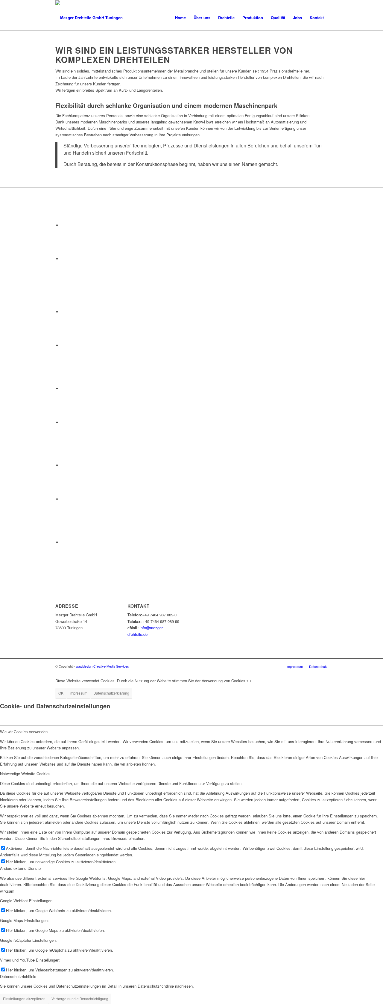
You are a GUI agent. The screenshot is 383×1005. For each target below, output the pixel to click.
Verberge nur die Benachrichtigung (79, 998)
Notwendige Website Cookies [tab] (25, 773)
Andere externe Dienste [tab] (20, 868)
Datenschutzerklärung (111, 692)
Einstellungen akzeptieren (24, 998)
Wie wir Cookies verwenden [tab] (24, 731)
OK (60, 692)
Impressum (78, 692)
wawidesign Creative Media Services (102, 666)
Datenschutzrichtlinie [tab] (18, 976)
